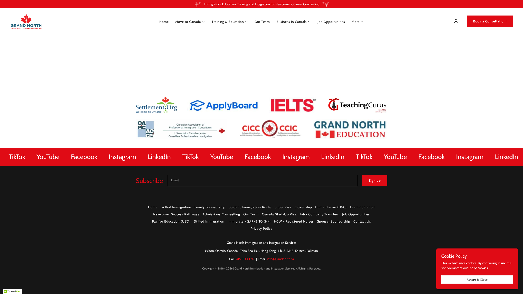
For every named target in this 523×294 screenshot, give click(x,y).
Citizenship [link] (303, 207)
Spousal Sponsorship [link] (333, 221)
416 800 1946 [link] (245, 259)
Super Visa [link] (283, 207)
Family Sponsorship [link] (209, 207)
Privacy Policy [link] (261, 229)
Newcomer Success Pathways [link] (176, 214)
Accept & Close (477, 279)
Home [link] (164, 22)
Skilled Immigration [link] (176, 207)
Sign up (375, 181)
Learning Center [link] (362, 207)
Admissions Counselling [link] (221, 214)
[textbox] (262, 180)
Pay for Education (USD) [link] (171, 221)
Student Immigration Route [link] (250, 207)
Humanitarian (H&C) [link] (331, 207)
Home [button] (153, 207)
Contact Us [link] (362, 221)
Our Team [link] (262, 22)
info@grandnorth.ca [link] (280, 259)
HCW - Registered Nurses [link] (294, 221)
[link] (26, 21)
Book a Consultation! (490, 21)
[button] (190, 21)
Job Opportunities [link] (331, 22)
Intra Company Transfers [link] (319, 214)
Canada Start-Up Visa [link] (279, 214)
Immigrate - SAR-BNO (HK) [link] (249, 221)
